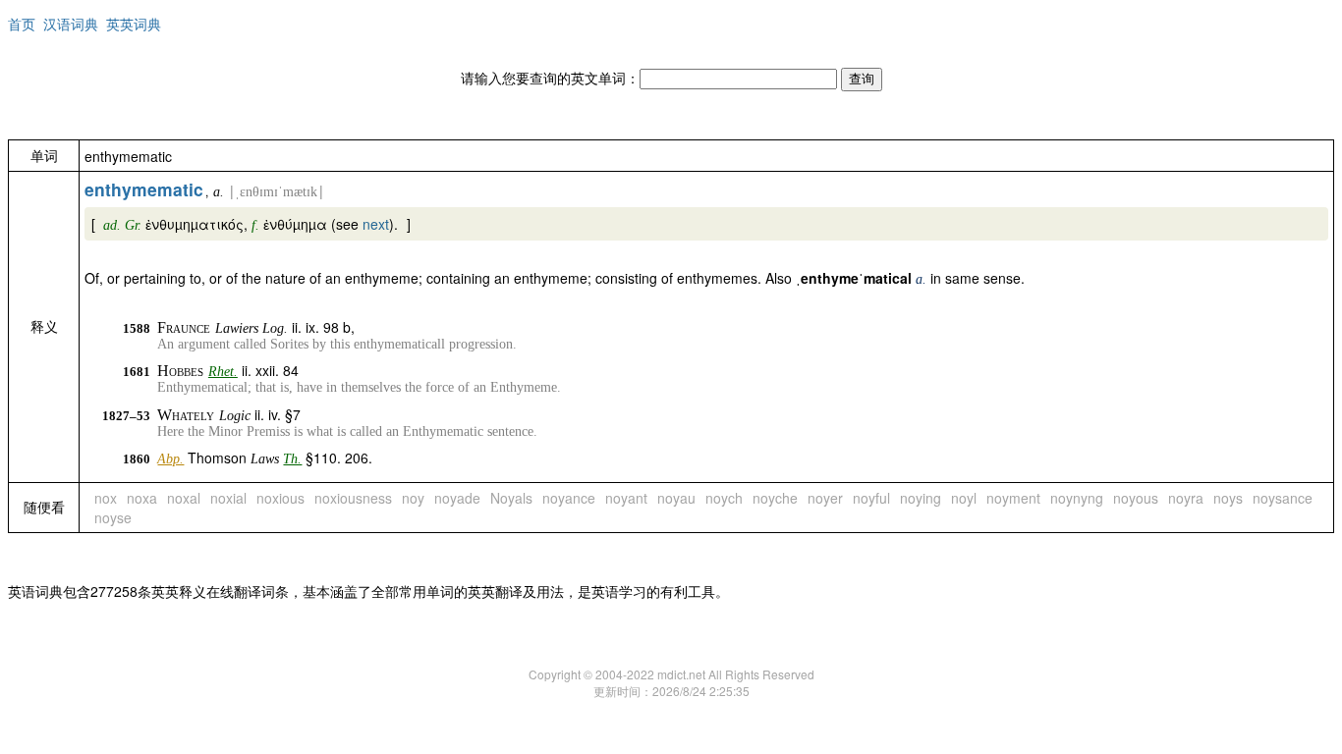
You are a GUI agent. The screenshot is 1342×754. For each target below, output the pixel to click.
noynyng (1076, 498)
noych (724, 498)
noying (920, 498)
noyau (676, 498)
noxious (280, 498)
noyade (457, 498)
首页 (21, 23)
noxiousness (353, 498)
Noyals (511, 498)
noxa (142, 498)
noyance (568, 498)
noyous (1135, 498)
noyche (775, 498)
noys (1228, 498)
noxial (228, 498)
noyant (626, 498)
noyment (1013, 498)
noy (413, 498)
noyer (825, 498)
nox (105, 498)
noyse (113, 517)
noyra (1185, 498)
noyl (964, 498)
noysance (1283, 498)
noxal (183, 498)
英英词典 (133, 23)
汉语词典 (70, 23)
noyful (871, 498)
